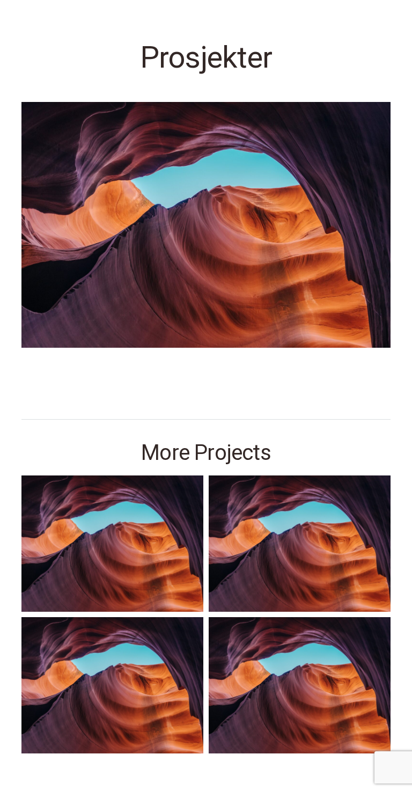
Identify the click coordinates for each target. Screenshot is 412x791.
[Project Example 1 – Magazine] (112, 543)
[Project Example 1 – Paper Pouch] (300, 685)
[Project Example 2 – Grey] (300, 543)
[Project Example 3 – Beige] (112, 685)
